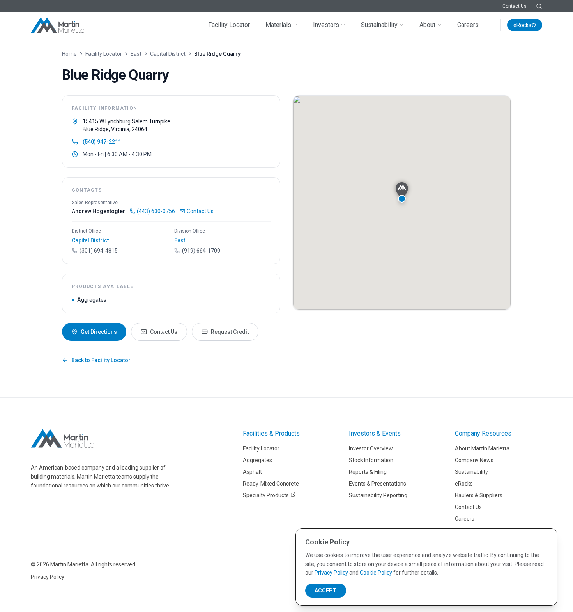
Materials (278, 24)
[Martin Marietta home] (62, 438)
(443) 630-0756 (156, 211)
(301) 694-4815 (99, 250)
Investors (326, 24)
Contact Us (514, 6)
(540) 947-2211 (102, 142)
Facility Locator (229, 24)
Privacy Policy (47, 577)
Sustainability (379, 24)
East (136, 54)
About (427, 24)
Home (69, 54)
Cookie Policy (376, 572)
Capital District (168, 54)
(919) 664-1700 (201, 250)
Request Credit (230, 332)
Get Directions (99, 332)
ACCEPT (326, 590)
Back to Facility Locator (101, 360)
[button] (402, 192)
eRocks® (524, 25)
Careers (468, 24)
